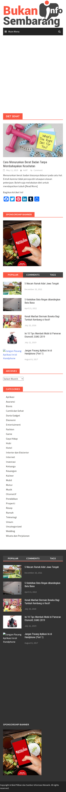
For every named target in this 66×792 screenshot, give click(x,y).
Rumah (10, 512)
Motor (9, 484)
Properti (10, 503)
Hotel (9, 447)
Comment (38, 170)
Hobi (8, 443)
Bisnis (9, 406)
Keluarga (11, 466)
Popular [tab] (13, 274)
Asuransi (10, 401)
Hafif (25, 170)
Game (9, 433)
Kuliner (10, 475)
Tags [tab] (53, 274)
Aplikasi (10, 396)
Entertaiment (13, 424)
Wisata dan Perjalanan (17, 535)
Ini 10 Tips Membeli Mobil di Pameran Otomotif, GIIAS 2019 (43, 335)
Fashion (10, 429)
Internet (10, 457)
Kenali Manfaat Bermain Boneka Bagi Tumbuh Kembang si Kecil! (42, 318)
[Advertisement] (33, 74)
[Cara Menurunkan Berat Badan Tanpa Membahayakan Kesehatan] (33, 140)
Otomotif (11, 494)
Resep (9, 507)
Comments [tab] (33, 274)
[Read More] (31, 186)
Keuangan (11, 470)
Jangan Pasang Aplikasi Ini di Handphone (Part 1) (38, 352)
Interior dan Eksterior (17, 452)
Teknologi (11, 517)
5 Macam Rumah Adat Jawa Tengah (42, 283)
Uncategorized (13, 526)
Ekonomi (11, 420)
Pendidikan (12, 498)
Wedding (10, 531)
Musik (9, 489)
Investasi (11, 461)
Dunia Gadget (13, 415)
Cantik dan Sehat (15, 410)
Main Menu (13, 31)
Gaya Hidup (12, 438)
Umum (9, 521)
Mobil (9, 480)
